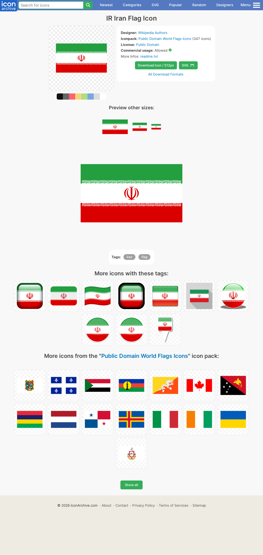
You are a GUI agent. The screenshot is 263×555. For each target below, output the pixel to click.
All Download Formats (165, 74)
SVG (155, 5)
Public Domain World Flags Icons (164, 39)
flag (144, 257)
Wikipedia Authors (152, 33)
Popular (175, 5)
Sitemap (199, 505)
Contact (121, 505)
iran (129, 257)
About (106, 505)
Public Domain (147, 45)
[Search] (88, 5)
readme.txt (149, 56)
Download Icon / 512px (156, 65)
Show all (131, 485)
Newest (106, 5)
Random (199, 5)
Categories (132, 5)
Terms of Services (173, 505)
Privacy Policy (143, 505)
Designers (224, 5)
